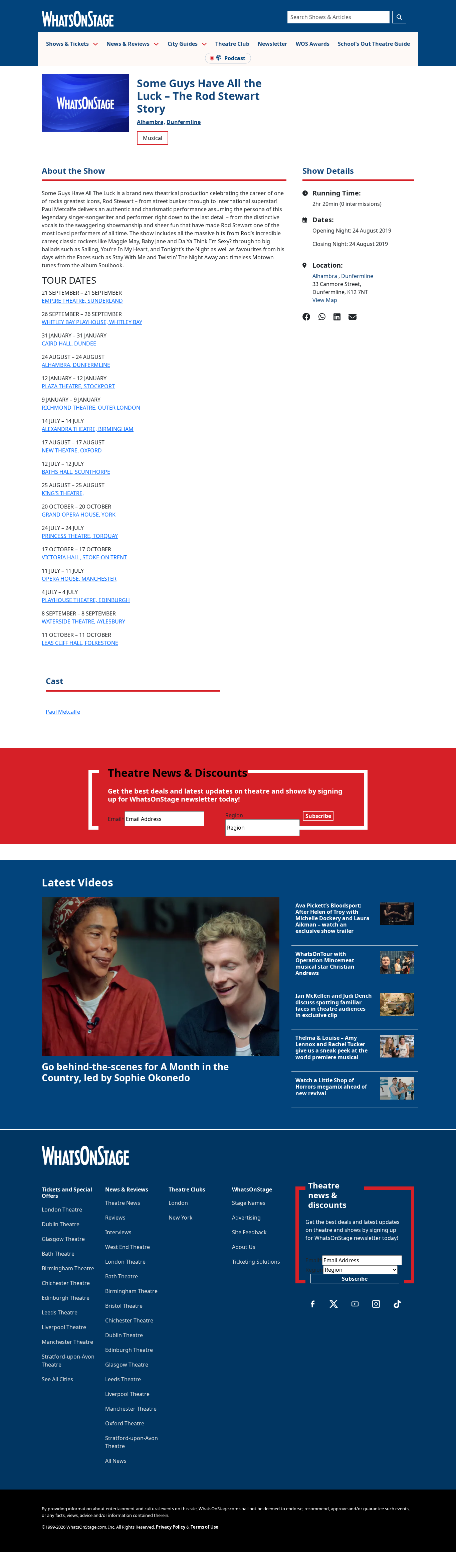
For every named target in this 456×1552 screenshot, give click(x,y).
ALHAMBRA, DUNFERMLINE (76, 365)
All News (116, 1460)
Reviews (115, 1217)
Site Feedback (249, 1232)
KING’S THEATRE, (63, 493)
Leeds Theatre (59, 1312)
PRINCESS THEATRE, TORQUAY (80, 536)
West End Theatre (127, 1247)
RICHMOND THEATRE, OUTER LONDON (91, 407)
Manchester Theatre (67, 1342)
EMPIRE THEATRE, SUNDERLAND (82, 300)
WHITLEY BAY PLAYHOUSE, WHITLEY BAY (92, 322)
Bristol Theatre (124, 1305)
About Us (243, 1247)
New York (181, 1217)
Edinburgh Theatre (65, 1297)
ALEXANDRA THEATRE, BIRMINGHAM (88, 429)
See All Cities (57, 1379)
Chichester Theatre (66, 1283)
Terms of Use (204, 1527)
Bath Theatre (58, 1253)
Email (116, 819)
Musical (152, 138)
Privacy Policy (170, 1527)
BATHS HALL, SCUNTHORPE (76, 471)
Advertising (246, 1217)
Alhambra (325, 276)
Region (234, 815)
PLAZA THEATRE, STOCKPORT (78, 386)
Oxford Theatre (124, 1423)
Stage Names (248, 1203)
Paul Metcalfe (63, 711)
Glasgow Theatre (63, 1239)
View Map (324, 300)
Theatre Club (232, 43)
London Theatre (62, 1209)
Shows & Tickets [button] (68, 43)
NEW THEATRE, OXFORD (72, 450)
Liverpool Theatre (64, 1327)
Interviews (118, 1232)
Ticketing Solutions (256, 1261)
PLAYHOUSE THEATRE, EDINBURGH (86, 600)
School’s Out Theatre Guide (374, 43)
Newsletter (272, 43)
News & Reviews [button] (128, 43)
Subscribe (318, 816)
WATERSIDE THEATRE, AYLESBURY (83, 621)
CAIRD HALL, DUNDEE (69, 343)
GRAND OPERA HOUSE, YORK (79, 514)
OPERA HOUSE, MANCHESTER (79, 578)
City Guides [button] (183, 43)
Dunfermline (184, 122)
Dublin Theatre (60, 1224)
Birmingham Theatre (68, 1268)
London (178, 1203)
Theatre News (122, 1203)
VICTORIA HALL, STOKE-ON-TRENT (84, 557)
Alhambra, (151, 122)
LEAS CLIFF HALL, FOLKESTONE (80, 643)
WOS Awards (312, 43)
